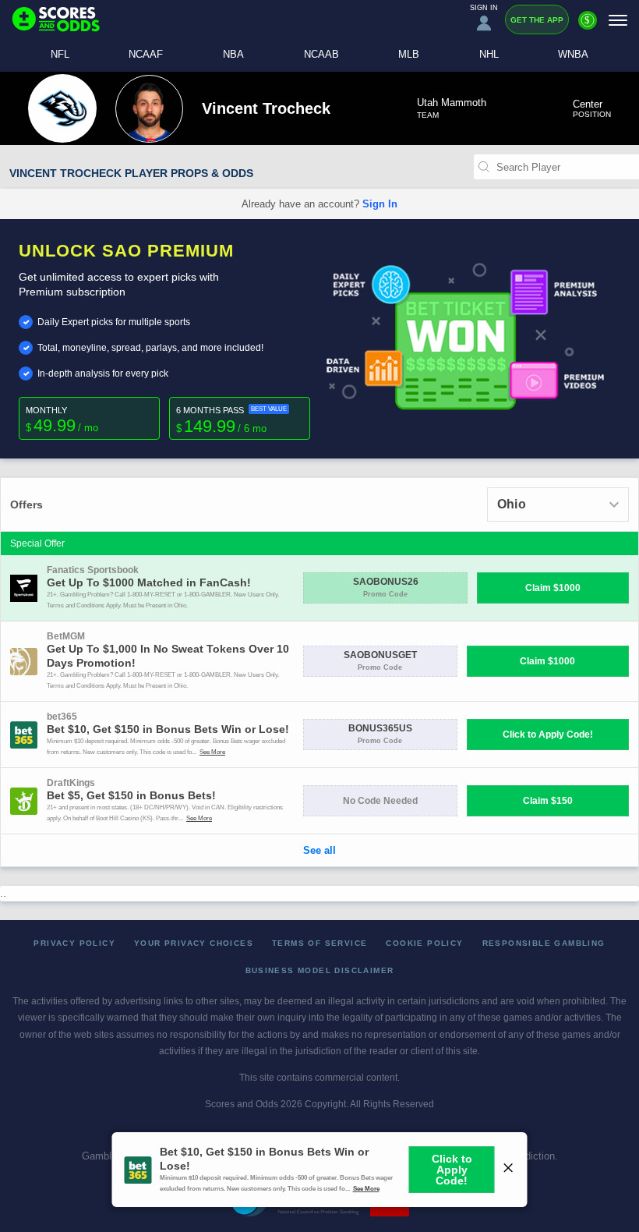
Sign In (379, 204)
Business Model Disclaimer (319, 970)
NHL (489, 54)
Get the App (536, 20)
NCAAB (321, 54)
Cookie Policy (424, 943)
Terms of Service (319, 943)
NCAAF (146, 54)
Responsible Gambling (543, 943)
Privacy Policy (74, 943)
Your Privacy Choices (193, 943)
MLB (408, 54)
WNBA (573, 54)
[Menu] (618, 20)
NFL (60, 54)
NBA (233, 54)
